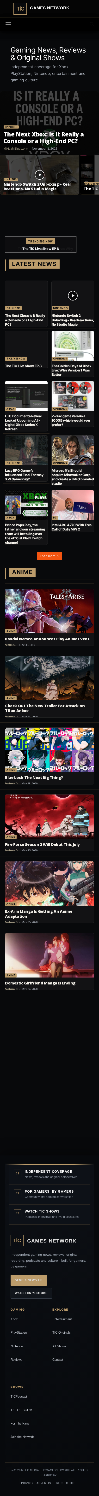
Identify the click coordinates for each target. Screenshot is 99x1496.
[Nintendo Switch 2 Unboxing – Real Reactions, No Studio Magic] (39, 174)
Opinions (11, 127)
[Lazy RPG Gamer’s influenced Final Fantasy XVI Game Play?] (26, 450)
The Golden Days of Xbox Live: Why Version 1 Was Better (40, 250)
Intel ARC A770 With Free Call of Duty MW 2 (72, 527)
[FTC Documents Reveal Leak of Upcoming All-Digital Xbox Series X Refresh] (26, 396)
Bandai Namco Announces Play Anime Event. (47, 639)
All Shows (59, 1346)
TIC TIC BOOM (21, 1410)
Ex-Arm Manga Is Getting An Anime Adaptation (38, 914)
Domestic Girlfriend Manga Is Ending (40, 983)
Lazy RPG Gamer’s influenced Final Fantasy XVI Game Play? (24, 474)
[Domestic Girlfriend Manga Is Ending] (49, 955)
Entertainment (62, 1319)
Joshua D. (11, 716)
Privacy (27, 1483)
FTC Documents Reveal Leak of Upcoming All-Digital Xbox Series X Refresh (23, 422)
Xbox (10, 408)
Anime (10, 631)
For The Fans (20, 1423)
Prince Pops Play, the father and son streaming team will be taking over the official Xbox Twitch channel (25, 533)
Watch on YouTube (31, 1293)
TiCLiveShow (15, 358)
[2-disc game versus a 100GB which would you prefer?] (73, 396)
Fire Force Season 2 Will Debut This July (42, 844)
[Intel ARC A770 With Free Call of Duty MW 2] (73, 505)
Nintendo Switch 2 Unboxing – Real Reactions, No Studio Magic (73, 319)
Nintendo (11, 179)
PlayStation (19, 1332)
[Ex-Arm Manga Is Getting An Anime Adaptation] (49, 883)
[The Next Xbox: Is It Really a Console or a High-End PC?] (49, 122)
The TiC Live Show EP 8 (23, 366)
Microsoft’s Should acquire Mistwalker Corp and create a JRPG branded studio (73, 477)
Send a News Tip (29, 1280)
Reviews (16, 1359)
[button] (92, 24)
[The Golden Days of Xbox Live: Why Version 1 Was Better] (73, 346)
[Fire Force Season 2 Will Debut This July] (49, 817)
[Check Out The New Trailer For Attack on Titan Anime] (49, 678)
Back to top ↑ (67, 1483)
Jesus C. (10, 645)
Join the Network (22, 1437)
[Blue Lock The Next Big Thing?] (49, 750)
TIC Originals (61, 1332)
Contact (57, 1359)
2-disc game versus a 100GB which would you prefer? (71, 420)
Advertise (44, 1483)
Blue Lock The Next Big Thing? (34, 777)
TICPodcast (19, 1396)
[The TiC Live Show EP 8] (26, 346)
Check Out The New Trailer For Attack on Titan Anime (45, 708)
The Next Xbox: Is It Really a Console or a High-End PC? (25, 319)
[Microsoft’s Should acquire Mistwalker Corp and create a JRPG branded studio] (73, 450)
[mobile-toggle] (8, 24)
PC (55, 517)
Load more (48, 556)
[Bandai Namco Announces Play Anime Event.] (49, 611)
